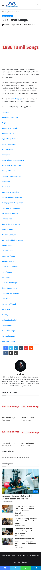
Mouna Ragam (7, 149)
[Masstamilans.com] (12, 4)
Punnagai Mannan (8, 171)
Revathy (5, 315)
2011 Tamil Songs (27, 443)
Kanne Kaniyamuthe (9, 288)
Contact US (25, 562)
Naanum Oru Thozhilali (10, 128)
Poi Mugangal (7, 325)
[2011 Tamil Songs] (30, 432)
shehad (6, 25)
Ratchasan (6, 181)
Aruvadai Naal (7, 219)
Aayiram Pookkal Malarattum (13, 240)
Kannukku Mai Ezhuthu (10, 293)
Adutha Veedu (7, 245)
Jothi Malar (6, 277)
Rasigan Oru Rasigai (9, 320)
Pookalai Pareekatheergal (11, 176)
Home (5, 12)
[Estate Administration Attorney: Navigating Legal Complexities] (7, 531)
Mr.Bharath (6, 155)
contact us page (16, 99)
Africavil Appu (7, 251)
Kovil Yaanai (6, 299)
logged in (13, 457)
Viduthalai (5, 112)
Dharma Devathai (8, 261)
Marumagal (6, 309)
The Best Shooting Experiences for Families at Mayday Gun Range (26, 521)
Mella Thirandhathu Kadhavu (13, 160)
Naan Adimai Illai (8, 134)
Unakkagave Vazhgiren (10, 192)
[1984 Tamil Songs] (11, 407)
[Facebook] (5, 348)
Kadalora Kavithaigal (9, 283)
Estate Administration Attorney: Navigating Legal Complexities (25, 531)
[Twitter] (11, 348)
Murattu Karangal (8, 336)
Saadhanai (6, 187)
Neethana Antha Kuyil (10, 118)
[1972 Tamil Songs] (30, 407)
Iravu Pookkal (7, 272)
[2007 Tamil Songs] (11, 432)
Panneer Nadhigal (8, 331)
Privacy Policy (16, 562)
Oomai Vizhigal (7, 229)
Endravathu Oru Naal (10, 267)
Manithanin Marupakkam (11, 165)
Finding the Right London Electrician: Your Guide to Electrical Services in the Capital (24, 509)
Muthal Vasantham (9, 144)
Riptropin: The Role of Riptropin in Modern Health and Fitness (17, 497)
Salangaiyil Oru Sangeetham (12, 203)
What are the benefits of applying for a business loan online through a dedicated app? (25, 542)
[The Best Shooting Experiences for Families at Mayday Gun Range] (7, 521)
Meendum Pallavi (8, 341)
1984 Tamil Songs (8, 417)
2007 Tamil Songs (8, 443)
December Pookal (8, 256)
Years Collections (14, 12)
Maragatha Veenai (9, 304)
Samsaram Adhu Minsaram (12, 197)
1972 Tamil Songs (27, 417)
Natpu (4, 123)
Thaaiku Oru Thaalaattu (11, 208)
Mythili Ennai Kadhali (10, 139)
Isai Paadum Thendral (10, 213)
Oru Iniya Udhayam (9, 235)
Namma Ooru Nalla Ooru (11, 224)
